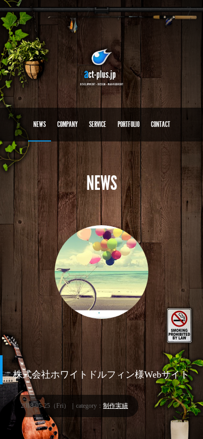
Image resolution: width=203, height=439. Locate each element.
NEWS (39, 124)
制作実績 (115, 406)
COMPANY (67, 124)
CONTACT (160, 124)
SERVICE (97, 124)
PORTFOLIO (128, 124)
